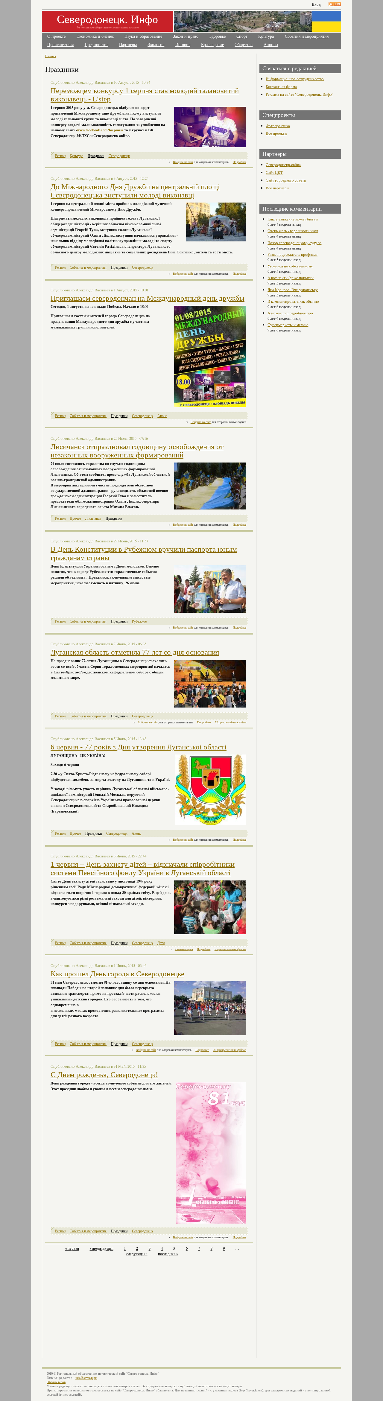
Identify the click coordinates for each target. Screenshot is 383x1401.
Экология (156, 44)
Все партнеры (277, 188)
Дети (161, 943)
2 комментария (184, 949)
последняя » (168, 1254)
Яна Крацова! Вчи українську (293, 289)
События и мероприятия (307, 36)
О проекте (56, 36)
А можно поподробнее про (290, 313)
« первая (72, 1248)
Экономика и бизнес (95, 36)
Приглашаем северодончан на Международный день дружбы (147, 298)
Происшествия (60, 44)
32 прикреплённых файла (230, 722)
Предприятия (96, 44)
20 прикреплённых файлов (229, 1050)
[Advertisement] (98, 1304)
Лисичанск (93, 518)
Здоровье (217, 36)
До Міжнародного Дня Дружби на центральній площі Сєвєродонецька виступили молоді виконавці (135, 190)
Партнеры (128, 44)
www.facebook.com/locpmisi (100, 130)
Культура (266, 36)
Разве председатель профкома (292, 254)
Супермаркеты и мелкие (288, 324)
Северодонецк (119, 155)
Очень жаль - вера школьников (293, 230)
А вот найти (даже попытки (291, 277)
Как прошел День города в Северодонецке (117, 974)
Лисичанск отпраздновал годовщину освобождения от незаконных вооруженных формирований (137, 450)
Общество (244, 44)
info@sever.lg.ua (86, 1378)
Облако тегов (56, 1382)
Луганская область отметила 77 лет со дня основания (135, 652)
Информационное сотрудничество (295, 78)
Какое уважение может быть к (293, 219)
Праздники (96, 155)
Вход (316, 4)
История (182, 44)
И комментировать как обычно (293, 301)
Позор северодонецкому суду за (294, 242)
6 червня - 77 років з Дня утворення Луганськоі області (139, 747)
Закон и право (185, 36)
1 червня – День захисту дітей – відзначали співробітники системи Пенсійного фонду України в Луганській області (143, 868)
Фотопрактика (278, 125)
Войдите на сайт (183, 162)
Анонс (162, 415)
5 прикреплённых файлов (230, 949)
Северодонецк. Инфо (107, 18)
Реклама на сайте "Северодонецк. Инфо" (299, 94)
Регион (60, 155)
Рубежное (139, 621)
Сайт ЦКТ (274, 172)
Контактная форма (281, 86)
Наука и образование (143, 36)
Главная (50, 56)
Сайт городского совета (286, 180)
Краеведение (212, 44)
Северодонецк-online (283, 164)
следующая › (137, 1254)
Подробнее (239, 162)
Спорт (241, 36)
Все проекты (276, 133)
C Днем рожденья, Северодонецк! (104, 1074)
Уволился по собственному (290, 266)
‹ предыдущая (101, 1248)
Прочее (75, 518)
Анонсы (271, 44)
